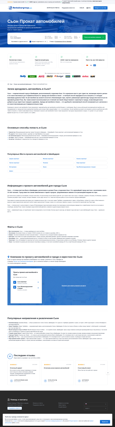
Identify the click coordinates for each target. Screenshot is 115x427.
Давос (11, 171)
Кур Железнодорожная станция (86, 167)
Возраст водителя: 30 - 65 (39, 41)
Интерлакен (12, 167)
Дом (11, 84)
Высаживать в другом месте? (19, 41)
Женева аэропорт (48, 159)
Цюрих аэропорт (14, 159)
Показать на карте (22, 283)
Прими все (105, 422)
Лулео (45, 167)
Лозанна (45, 163)
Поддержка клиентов (68, 8)
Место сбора (13, 36)
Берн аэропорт (81, 163)
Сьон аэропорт (22, 282)
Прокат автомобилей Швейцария (22, 84)
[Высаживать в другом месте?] (10, 41)
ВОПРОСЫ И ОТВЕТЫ (53, 8)
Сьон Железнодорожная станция (24, 287)
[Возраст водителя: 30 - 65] (30, 41)
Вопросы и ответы (38, 403)
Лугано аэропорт (14, 163)
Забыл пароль (62, 405)
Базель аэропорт (82, 159)
